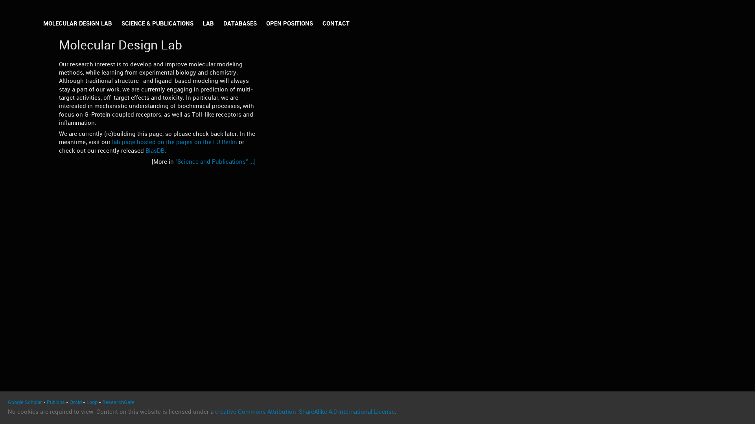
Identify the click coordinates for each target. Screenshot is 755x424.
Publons (56, 402)
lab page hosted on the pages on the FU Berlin (174, 142)
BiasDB (154, 150)
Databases (240, 23)
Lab (208, 23)
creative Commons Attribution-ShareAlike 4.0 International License (305, 411)
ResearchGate (118, 402)
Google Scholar (25, 402)
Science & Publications (157, 23)
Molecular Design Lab (77, 23)
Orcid (76, 402)
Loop (92, 402)
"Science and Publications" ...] (215, 161)
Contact (336, 23)
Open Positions (289, 23)
